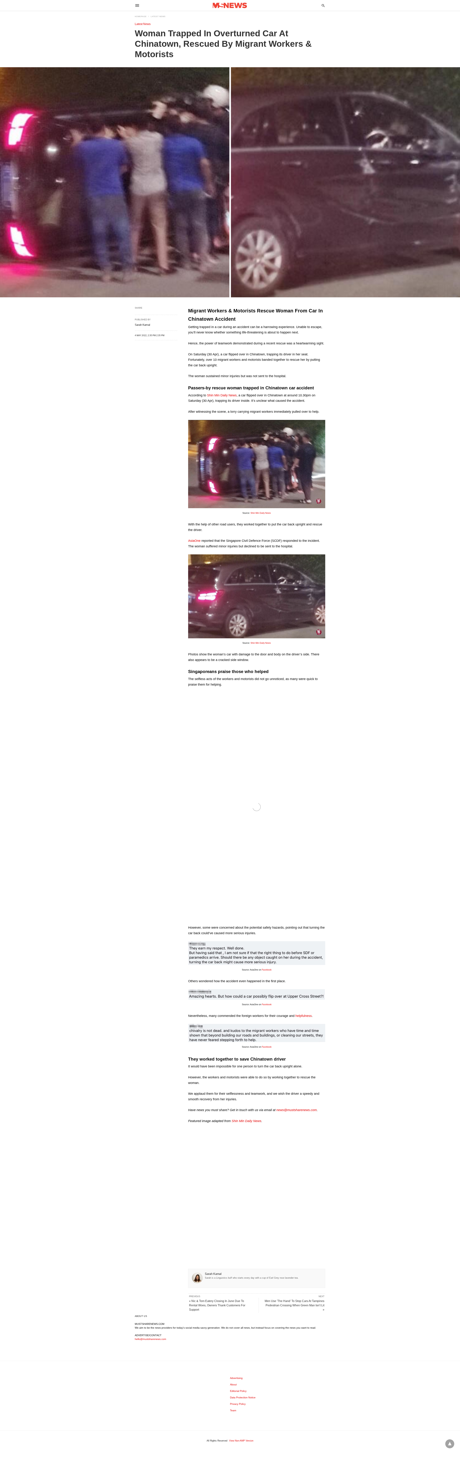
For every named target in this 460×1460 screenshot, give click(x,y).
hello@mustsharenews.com (150, 1339)
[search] (323, 5)
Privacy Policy (238, 1403)
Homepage (141, 16)
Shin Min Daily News (222, 395)
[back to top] (449, 1443)
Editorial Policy (238, 1391)
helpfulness (303, 1016)
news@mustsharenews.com (296, 1110)
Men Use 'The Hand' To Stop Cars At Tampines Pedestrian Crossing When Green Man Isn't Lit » (294, 1305)
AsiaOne (194, 541)
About (233, 1384)
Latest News (158, 16)
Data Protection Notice (243, 1397)
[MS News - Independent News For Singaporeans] (230, 5)
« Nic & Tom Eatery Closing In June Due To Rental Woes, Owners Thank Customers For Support (217, 1305)
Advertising (236, 1378)
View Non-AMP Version (241, 1440)
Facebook (267, 970)
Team (233, 1410)
